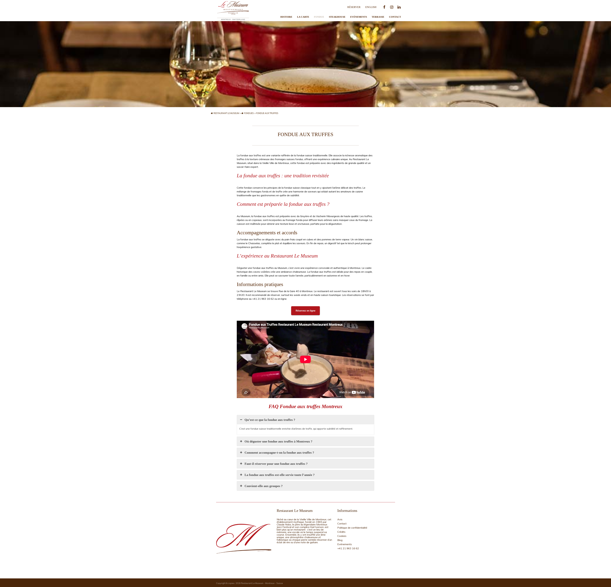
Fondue (319, 17)
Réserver (354, 7)
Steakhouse (337, 17)
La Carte (303, 17)
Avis (339, 519)
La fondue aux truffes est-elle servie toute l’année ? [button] (280, 475)
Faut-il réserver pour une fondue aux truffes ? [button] (276, 463)
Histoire (286, 17)
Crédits (341, 531)
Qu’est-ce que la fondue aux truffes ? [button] (270, 419)
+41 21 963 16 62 (348, 548)
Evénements (358, 17)
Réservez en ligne (305, 310)
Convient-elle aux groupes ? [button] (264, 486)
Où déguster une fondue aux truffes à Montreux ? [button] (278, 441)
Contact (395, 17)
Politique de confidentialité (352, 527)
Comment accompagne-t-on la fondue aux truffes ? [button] (279, 452)
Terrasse (378, 17)
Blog (339, 540)
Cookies (341, 535)
